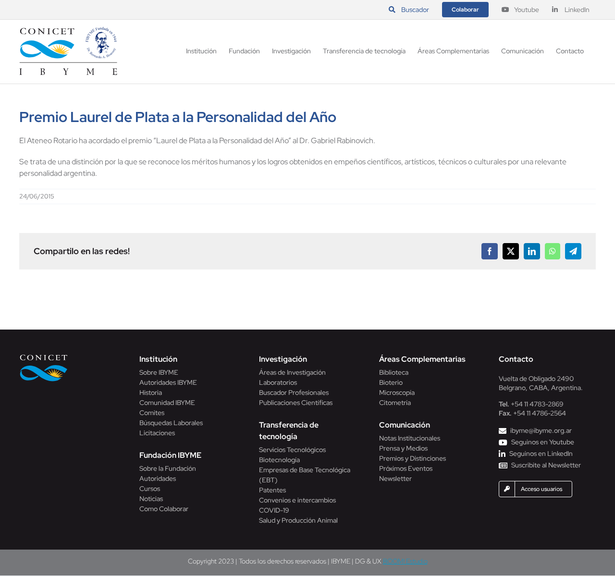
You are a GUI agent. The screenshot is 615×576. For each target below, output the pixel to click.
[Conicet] (43, 357)
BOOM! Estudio (405, 561)
